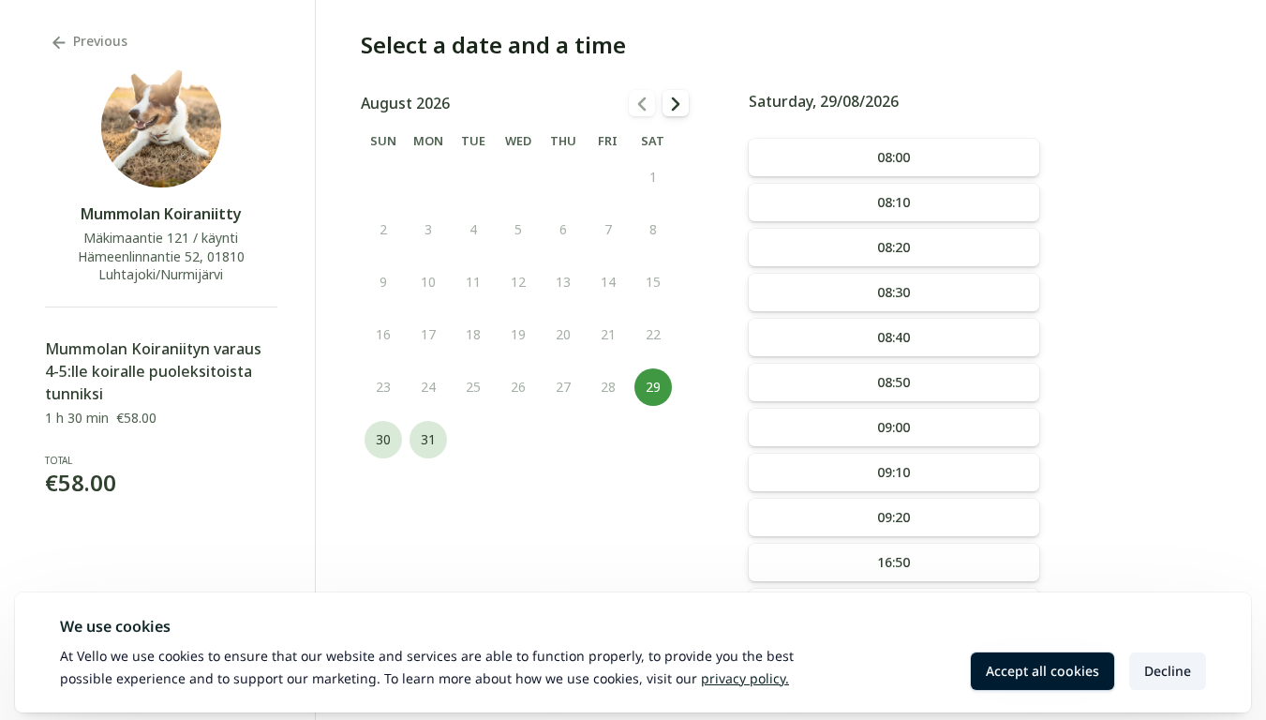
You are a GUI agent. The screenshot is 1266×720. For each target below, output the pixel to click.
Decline (1167, 671)
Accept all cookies (1042, 671)
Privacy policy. (745, 678)
